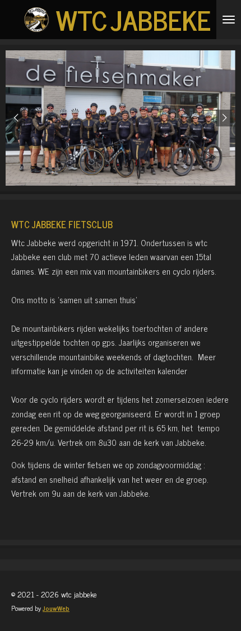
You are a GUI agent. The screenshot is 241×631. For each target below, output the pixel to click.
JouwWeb (56, 608)
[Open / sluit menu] (228, 19)
